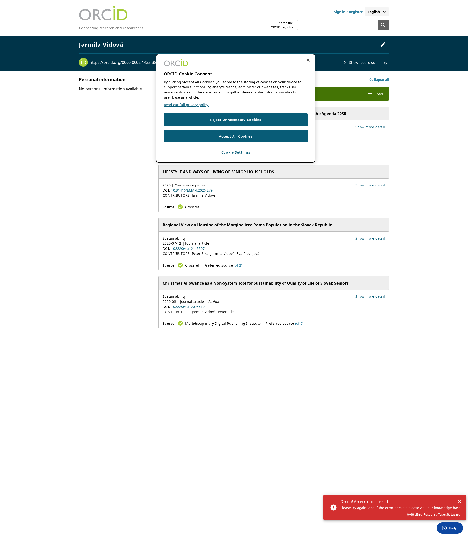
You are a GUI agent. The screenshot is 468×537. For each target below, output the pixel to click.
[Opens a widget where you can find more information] (449, 528)
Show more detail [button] (370, 127)
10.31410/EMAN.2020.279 (192, 190)
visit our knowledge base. (441, 507)
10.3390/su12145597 (188, 248)
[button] (379, 79)
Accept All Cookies (236, 136)
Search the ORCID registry (282, 25)
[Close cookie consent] (308, 60)
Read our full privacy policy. (186, 104)
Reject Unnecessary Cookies (235, 119)
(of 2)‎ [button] (238, 265)
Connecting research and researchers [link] (111, 28)
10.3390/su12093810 (188, 306)
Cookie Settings (235, 152)
